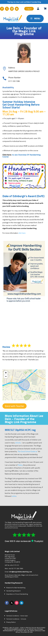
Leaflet (43, 399)
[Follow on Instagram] (12, 9)
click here (21, 233)
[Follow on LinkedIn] (17, 9)
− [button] (6, 376)
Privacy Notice (11, 622)
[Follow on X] (7, 9)
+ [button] (6, 372)
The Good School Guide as (28, 451)
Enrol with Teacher (14, 406)
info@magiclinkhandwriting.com (20, 572)
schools (18, 442)
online (14, 496)
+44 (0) (11, 568)
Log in (29, 8)
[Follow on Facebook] (2, 9)
